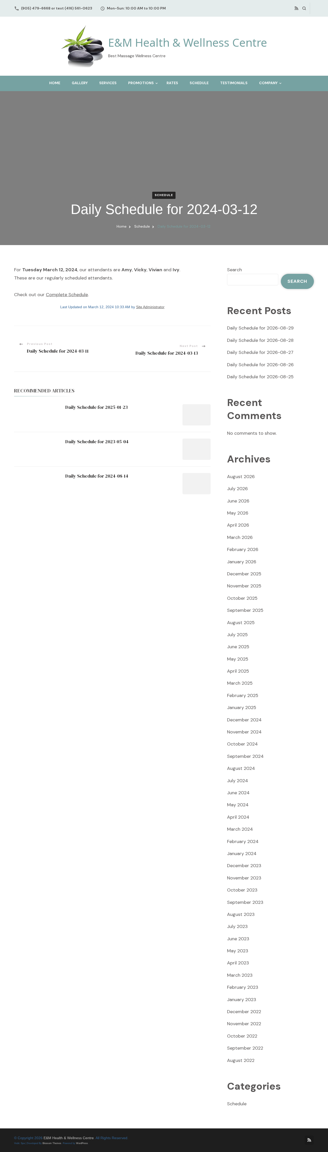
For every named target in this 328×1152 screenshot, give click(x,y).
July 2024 (237, 781)
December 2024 (244, 720)
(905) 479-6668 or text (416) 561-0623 (56, 8)
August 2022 (240, 1060)
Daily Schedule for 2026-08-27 (260, 352)
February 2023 (242, 987)
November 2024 (244, 732)
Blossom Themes (52, 1143)
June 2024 (238, 793)
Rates (172, 83)
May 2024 (238, 805)
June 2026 (238, 501)
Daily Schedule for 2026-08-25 (260, 377)
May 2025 (237, 659)
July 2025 (237, 635)
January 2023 (241, 999)
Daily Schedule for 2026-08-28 (260, 340)
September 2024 (245, 756)
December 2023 (244, 866)
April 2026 (238, 525)
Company (268, 83)
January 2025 (241, 707)
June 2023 (238, 939)
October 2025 (242, 598)
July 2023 (237, 926)
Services (108, 83)
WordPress (82, 1143)
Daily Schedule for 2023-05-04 (97, 441)
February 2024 (243, 841)
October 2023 (242, 890)
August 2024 (241, 768)
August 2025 (241, 622)
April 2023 (238, 963)
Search (234, 270)
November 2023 (244, 878)
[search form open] (304, 8)
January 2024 (242, 853)
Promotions (141, 83)
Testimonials (234, 83)
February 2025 (242, 695)
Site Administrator (150, 307)
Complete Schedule (67, 295)
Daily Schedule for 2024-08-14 (96, 476)
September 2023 (245, 902)
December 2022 (244, 1012)
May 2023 (237, 951)
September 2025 (245, 610)
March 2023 (240, 975)
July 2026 (237, 489)
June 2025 (238, 647)
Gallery (80, 83)
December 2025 (244, 574)
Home (54, 83)
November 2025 (244, 586)
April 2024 (238, 817)
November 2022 (244, 1024)
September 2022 (245, 1048)
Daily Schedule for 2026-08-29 (260, 328)
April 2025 (238, 671)
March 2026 (240, 537)
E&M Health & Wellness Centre (187, 42)
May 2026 (237, 513)
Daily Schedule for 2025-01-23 (96, 407)
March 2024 (240, 829)
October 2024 (242, 744)
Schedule (199, 83)
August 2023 (241, 914)
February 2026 (242, 549)
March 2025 (240, 683)
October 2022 (242, 1036)
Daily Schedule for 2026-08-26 (260, 365)
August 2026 (241, 476)
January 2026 (241, 562)
